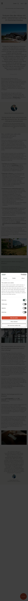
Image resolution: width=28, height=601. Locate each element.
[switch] (25, 304)
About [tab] (23, 278)
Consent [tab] (5, 278)
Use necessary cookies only (14, 325)
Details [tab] (14, 278)
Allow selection (14, 321)
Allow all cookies (14, 317)
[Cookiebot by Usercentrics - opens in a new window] (21, 274)
